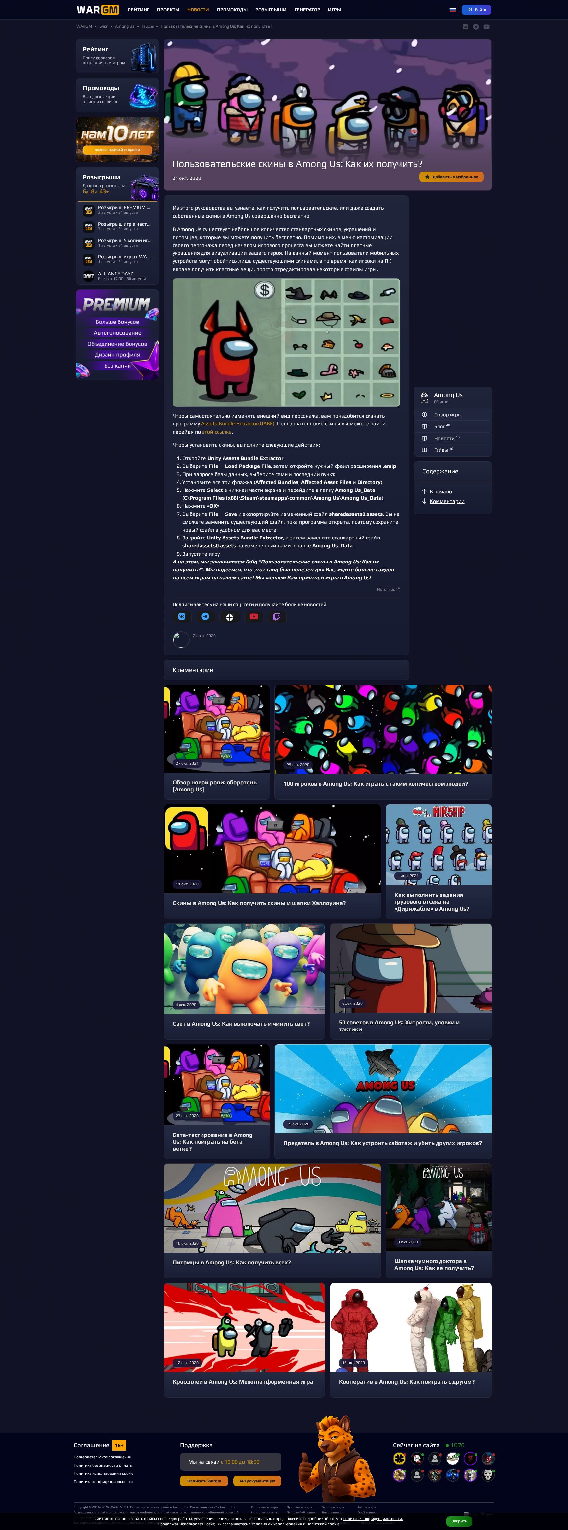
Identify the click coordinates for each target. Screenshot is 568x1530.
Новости (198, 9)
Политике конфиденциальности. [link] (373, 1518)
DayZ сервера (368, 1512)
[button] (452, 9)
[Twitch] (277, 617)
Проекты (168, 9)
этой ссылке (217, 432)
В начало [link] (441, 492)
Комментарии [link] (447, 501)
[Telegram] (205, 617)
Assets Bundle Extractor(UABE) (237, 423)
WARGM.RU (119, 1507)
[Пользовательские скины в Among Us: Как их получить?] (286, 342)
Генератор (307, 9)
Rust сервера (332, 1512)
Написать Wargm (204, 1480)
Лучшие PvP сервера (302, 1512)
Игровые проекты (264, 1512)
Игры (334, 9)
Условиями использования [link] (277, 1523)
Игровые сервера (264, 1507)
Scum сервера (333, 1507)
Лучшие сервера (299, 1507)
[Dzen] (229, 617)
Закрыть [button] (459, 1520)
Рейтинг (138, 9)
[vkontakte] (182, 617)
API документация (257, 1480)
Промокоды (232, 9)
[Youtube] (253, 617)
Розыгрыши (271, 9)
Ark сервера (367, 1507)
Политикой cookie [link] (322, 1523)
